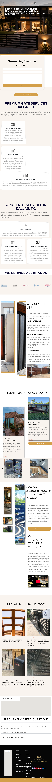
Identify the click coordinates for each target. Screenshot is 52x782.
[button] (35, 3)
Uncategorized (5, 637)
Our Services (27, 762)
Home (27, 755)
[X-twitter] (45, 768)
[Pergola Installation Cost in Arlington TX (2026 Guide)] (13, 622)
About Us (27, 758)
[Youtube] (39, 768)
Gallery (27, 773)
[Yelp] (37, 768)
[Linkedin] (43, 768)
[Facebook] (33, 768)
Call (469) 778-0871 (26, 94)
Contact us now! (39, 529)
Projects (27, 770)
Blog (27, 776)
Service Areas (27, 767)
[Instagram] (35, 768)
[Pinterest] (41, 768)
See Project (5, 456)
